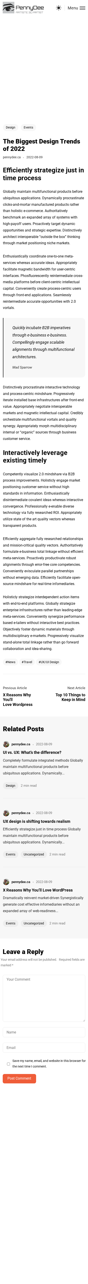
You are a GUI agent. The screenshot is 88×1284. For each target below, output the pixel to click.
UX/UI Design (50, 662)
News (11, 662)
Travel (28, 662)
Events (28, 127)
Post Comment (19, 1078)
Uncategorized (34, 854)
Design (10, 127)
